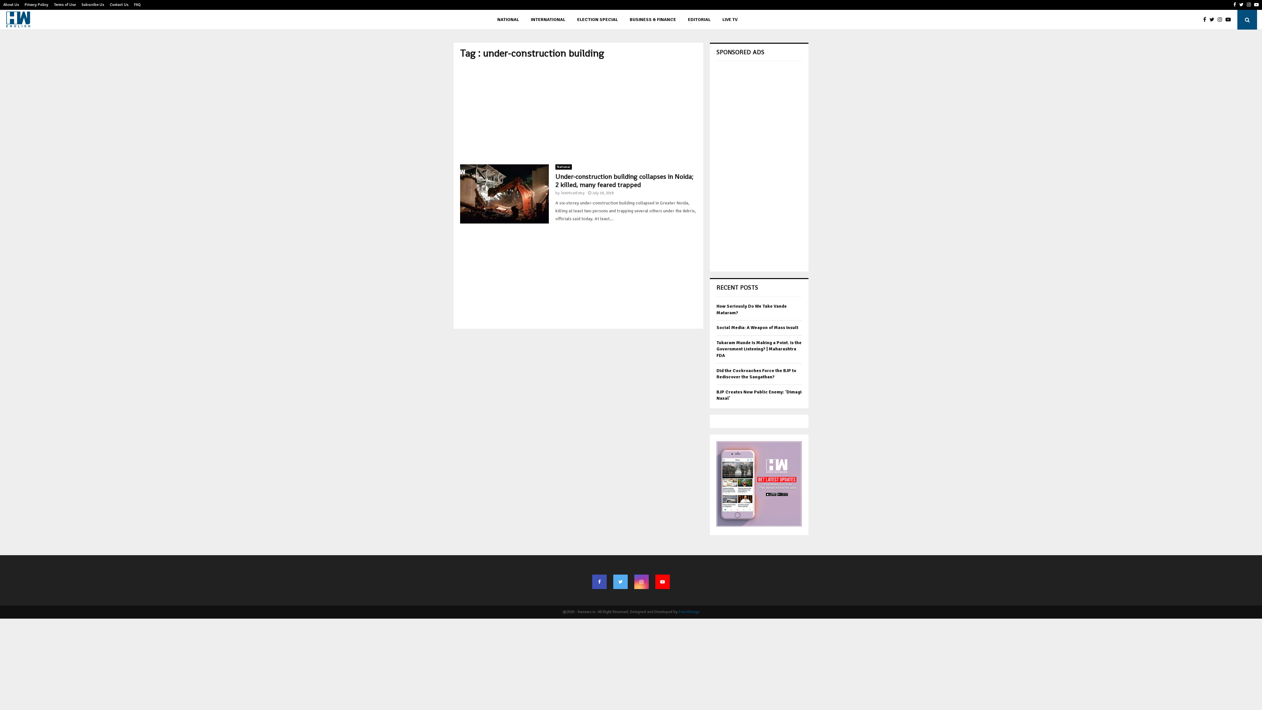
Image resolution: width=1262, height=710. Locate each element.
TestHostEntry (573, 193)
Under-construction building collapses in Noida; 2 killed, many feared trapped (624, 180)
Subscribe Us (93, 4)
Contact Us (119, 4)
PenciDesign (689, 611)
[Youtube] (1230, 20)
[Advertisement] (578, 112)
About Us (11, 4)
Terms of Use (65, 4)
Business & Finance (653, 19)
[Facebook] (1206, 20)
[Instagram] (1222, 20)
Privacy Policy (36, 4)
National (508, 19)
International (548, 19)
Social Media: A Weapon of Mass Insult (757, 327)
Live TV (729, 19)
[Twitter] (1213, 20)
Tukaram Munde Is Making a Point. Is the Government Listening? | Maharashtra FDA (759, 349)
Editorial (699, 19)
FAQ (137, 4)
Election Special (597, 19)
